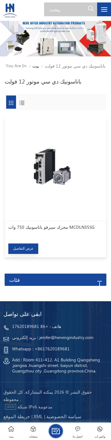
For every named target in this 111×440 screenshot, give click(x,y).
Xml (38, 416)
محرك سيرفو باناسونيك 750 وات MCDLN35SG (51, 227)
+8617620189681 (52, 349)
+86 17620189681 (30, 326)
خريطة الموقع (16, 416)
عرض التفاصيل (23, 248)
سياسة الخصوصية (63, 416)
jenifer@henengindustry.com (66, 337)
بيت (35, 66)
